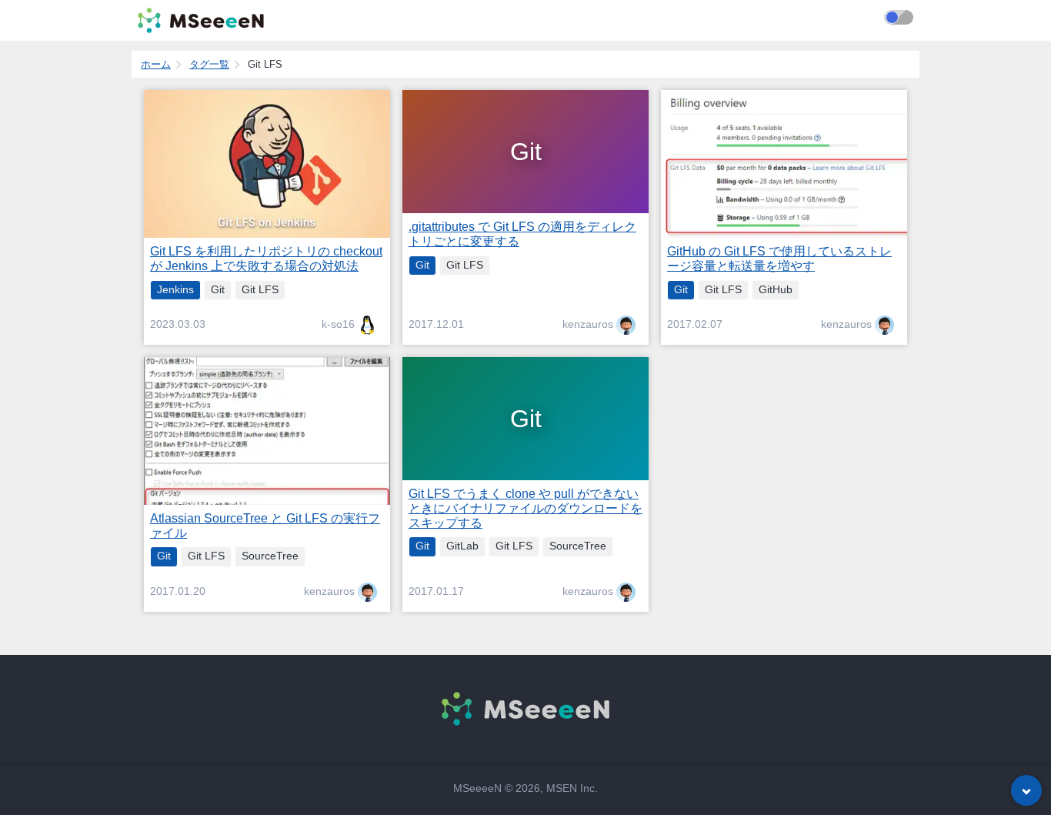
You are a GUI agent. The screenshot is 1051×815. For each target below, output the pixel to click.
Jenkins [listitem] (175, 290)
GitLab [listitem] (462, 546)
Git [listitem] (218, 290)
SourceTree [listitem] (270, 556)
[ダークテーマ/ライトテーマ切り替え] (898, 17)
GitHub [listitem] (775, 290)
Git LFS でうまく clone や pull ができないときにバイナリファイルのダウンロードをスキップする (525, 508)
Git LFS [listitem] (260, 290)
